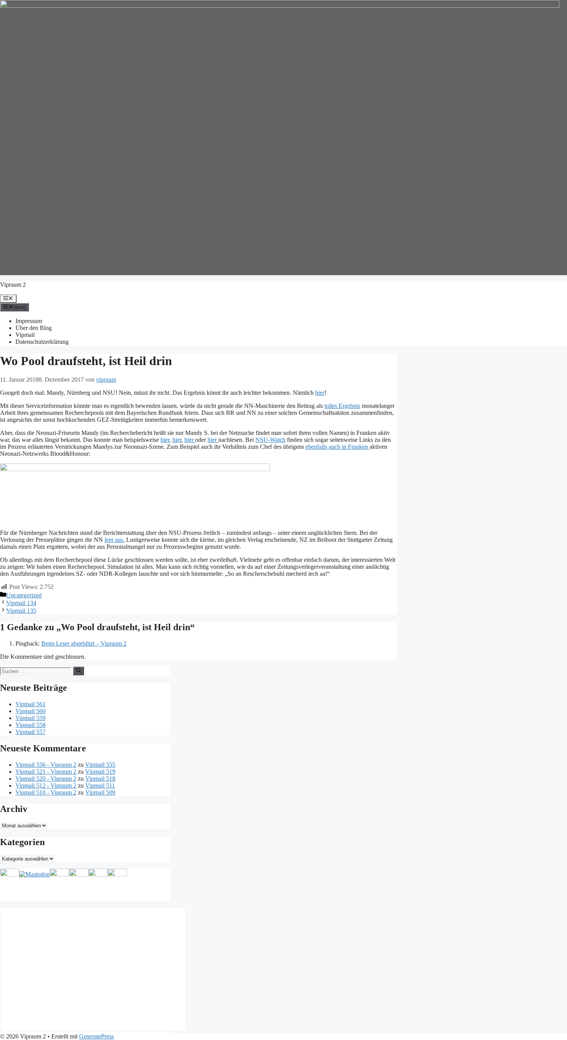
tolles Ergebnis (342, 405)
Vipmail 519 (100, 771)
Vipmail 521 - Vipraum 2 (45, 771)
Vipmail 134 (21, 603)
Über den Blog (33, 328)
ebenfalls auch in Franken (337, 446)
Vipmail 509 (100, 792)
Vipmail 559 (30, 718)
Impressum (28, 321)
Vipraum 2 (13, 284)
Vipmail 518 (100, 778)
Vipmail (25, 334)
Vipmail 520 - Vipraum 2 (45, 778)
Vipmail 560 (30, 711)
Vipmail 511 (100, 785)
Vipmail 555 (100, 764)
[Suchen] (78, 670)
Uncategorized (24, 595)
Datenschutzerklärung (42, 341)
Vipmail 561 (30, 704)
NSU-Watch (270, 439)
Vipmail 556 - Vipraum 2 (45, 764)
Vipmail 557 (30, 732)
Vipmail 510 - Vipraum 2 (45, 792)
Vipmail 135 (21, 610)
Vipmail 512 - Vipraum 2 (45, 785)
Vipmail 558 (30, 725)
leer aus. (115, 539)
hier (319, 392)
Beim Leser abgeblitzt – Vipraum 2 (84, 643)
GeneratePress (96, 1036)
